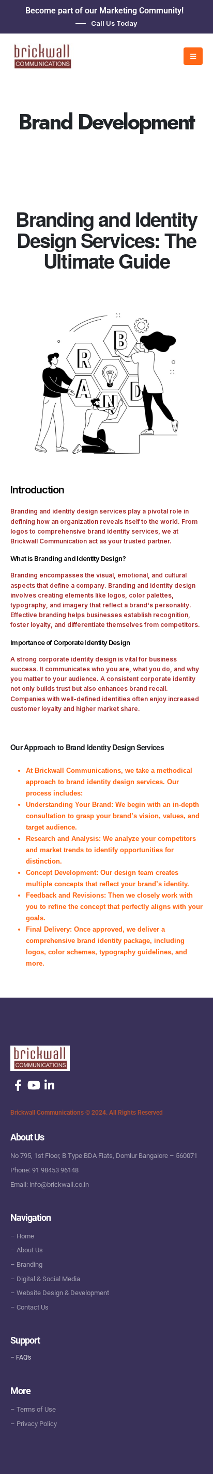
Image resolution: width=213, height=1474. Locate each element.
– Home (22, 1236)
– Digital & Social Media (45, 1279)
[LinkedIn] (49, 1085)
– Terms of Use (33, 1409)
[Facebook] (18, 1085)
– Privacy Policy (33, 1424)
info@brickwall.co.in (59, 1184)
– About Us (26, 1250)
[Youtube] (33, 1085)
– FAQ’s (20, 1357)
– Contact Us (29, 1307)
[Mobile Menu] (193, 56)
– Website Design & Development (59, 1293)
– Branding (26, 1264)
